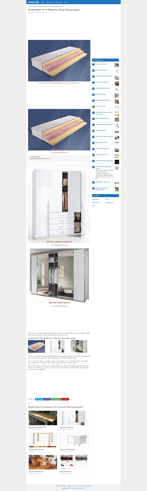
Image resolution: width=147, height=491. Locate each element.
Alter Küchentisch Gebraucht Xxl (37, 427)
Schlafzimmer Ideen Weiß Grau (104, 136)
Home (42, 2)
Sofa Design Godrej (101, 130)
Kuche (66, 2)
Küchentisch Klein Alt (65, 471)
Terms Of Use (75, 486)
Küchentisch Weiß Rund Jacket (104, 124)
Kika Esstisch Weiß (101, 94)
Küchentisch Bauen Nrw (102, 118)
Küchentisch (32, 12)
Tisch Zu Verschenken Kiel (36, 471)
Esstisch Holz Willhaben (102, 82)
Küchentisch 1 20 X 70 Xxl (103, 182)
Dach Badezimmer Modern (103, 100)
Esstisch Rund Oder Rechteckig (104, 160)
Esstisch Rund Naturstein (102, 148)
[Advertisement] (59, 27)
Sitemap (58, 486)
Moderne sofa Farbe (101, 64)
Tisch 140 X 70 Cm (101, 106)
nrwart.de (33, 1)
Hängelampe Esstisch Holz (103, 88)
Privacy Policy (87, 486)
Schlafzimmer (58, 2)
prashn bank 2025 (80, 488)
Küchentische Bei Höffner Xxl (104, 76)
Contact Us (63, 486)
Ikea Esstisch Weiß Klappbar (67, 449)
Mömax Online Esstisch (102, 142)
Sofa (93, 206)
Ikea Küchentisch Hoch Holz (36, 449)
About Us (81, 486)
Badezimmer (49, 2)
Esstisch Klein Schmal (102, 70)
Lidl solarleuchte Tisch (102, 154)
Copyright (69, 486)
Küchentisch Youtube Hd (66, 427)
